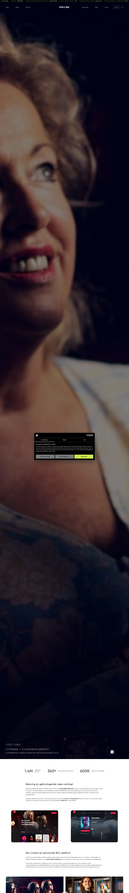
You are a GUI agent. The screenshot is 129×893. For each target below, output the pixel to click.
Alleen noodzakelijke (45, 456)
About (17, 7)
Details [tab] (64, 439)
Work (7, 7)
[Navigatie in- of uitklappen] (122, 7)
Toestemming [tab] (44, 439)
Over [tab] (85, 439)
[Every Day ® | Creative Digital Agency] (64, 7)
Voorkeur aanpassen (64, 456)
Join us (106, 7)
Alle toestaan (84, 456)
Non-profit (85, 7)
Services (28, 7)
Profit (96, 7)
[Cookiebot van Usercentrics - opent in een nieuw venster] (87, 435)
